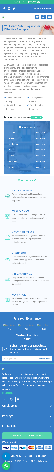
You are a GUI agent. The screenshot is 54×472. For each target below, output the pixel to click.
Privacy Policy (14, 456)
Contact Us (36, 117)
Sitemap (28, 456)
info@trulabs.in (43, 8)
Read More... (7, 393)
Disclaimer (41, 456)
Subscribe (44, 358)
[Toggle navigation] (43, 16)
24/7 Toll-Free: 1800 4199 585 (27, 2)
